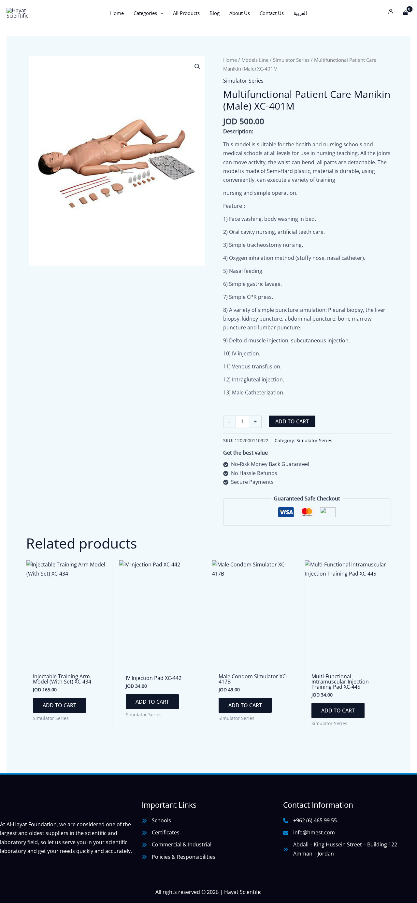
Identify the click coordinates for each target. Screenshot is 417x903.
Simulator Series (291, 60)
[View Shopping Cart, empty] (405, 13)
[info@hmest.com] (309, 832)
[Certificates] (161, 832)
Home (230, 60)
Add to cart (292, 421)
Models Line (254, 60)
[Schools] (156, 820)
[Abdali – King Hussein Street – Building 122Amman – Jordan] (340, 849)
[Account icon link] (391, 12)
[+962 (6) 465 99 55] (310, 820)
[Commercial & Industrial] (176, 844)
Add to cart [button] (59, 705)
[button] (160, 13)
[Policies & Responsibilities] (178, 857)
